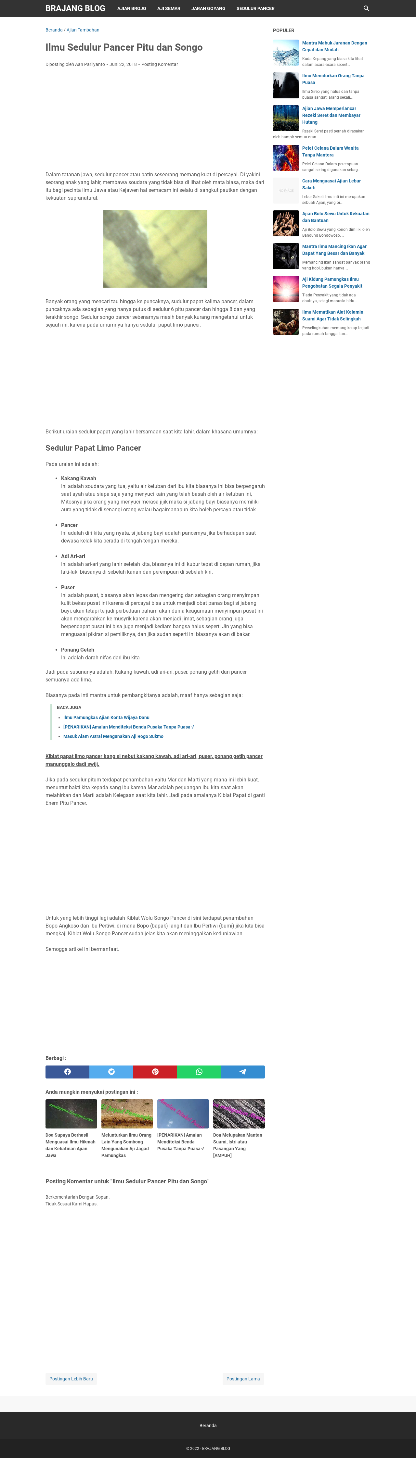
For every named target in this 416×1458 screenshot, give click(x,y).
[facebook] (67, 1071)
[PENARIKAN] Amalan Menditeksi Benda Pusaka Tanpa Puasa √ (128, 726)
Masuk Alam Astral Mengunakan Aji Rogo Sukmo (113, 736)
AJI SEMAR (168, 8)
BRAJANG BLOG (75, 8)
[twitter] (111, 1071)
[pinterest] (155, 1071)
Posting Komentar (159, 64)
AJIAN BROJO (131, 8)
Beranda (208, 1425)
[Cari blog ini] (366, 8)
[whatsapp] (199, 1071)
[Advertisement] (155, 121)
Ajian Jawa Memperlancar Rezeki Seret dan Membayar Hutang (331, 115)
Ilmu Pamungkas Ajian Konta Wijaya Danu (106, 717)
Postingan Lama (243, 1378)
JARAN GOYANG (208, 8)
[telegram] (243, 1071)
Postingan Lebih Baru (71, 1378)
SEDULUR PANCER (256, 8)
